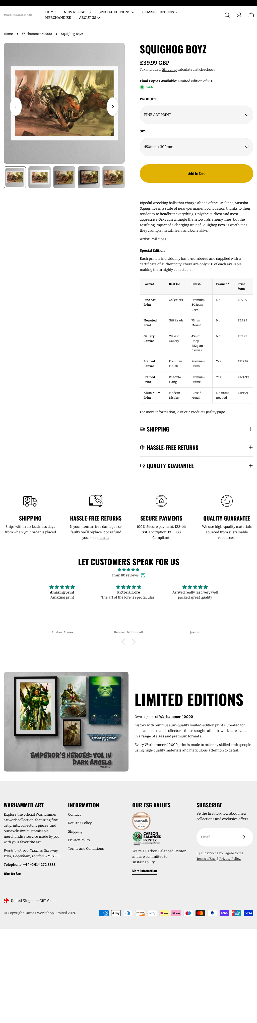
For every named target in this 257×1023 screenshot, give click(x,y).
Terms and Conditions (86, 848)
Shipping (169, 69)
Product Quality (203, 412)
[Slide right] (113, 106)
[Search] (227, 15)
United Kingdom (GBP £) (30, 901)
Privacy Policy (79, 840)
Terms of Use (206, 859)
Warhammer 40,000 (37, 34)
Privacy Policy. (230, 859)
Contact (74, 814)
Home (8, 34)
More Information (144, 870)
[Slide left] (16, 106)
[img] (128, 570)
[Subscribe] (244, 837)
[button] (124, 641)
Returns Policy (80, 823)
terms (104, 538)
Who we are (12, 873)
